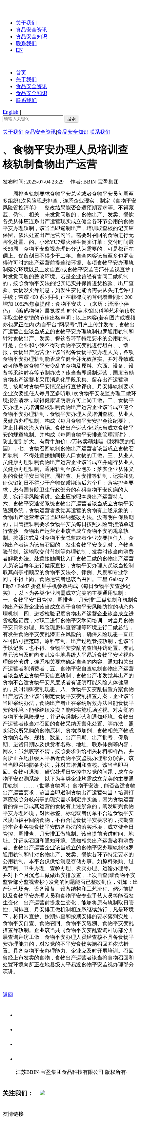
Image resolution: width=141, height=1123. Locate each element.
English (10, 112)
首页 (21, 72)
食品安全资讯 (31, 29)
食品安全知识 (31, 36)
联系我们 (26, 43)
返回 (8, 994)
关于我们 (26, 23)
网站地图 (28, 1079)
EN (19, 50)
